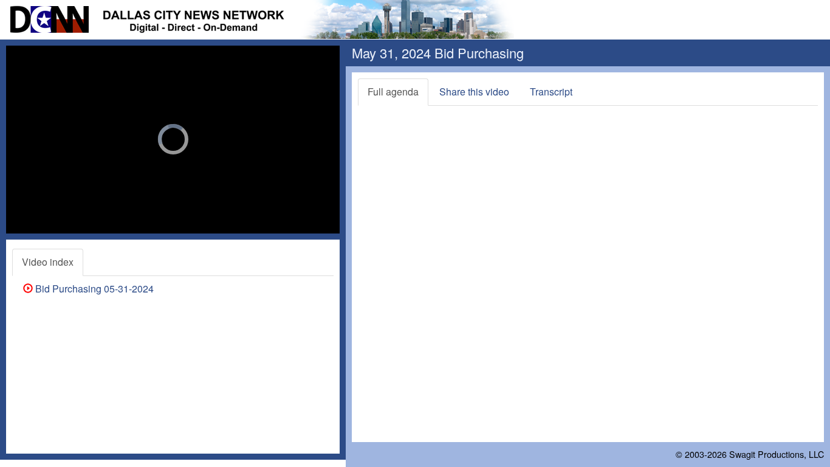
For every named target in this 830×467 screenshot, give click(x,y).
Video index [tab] (48, 262)
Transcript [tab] (551, 92)
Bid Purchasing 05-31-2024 (93, 289)
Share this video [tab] (474, 92)
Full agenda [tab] (393, 92)
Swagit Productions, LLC (776, 454)
